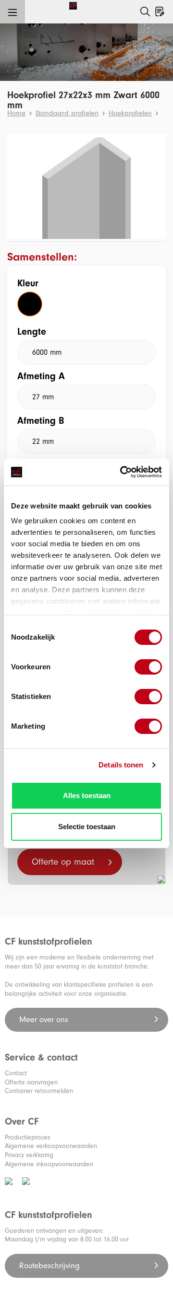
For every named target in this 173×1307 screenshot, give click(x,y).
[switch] (148, 667)
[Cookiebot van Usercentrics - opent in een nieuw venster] (122, 472)
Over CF (21, 1121)
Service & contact (41, 1057)
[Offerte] (160, 9)
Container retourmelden (39, 1091)
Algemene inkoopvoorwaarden (49, 1164)
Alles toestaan (87, 795)
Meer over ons (45, 1019)
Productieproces (27, 1137)
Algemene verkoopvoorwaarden (51, 1146)
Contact (16, 1073)
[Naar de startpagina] (42, 5)
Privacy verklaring (29, 1155)
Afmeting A (41, 376)
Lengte (31, 331)
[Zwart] (29, 304)
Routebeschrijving (50, 1265)
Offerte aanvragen (31, 1082)
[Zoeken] (145, 12)
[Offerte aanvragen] (165, 3)
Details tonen (121, 765)
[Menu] (12, 12)
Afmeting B (40, 420)
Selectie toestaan (86, 827)
